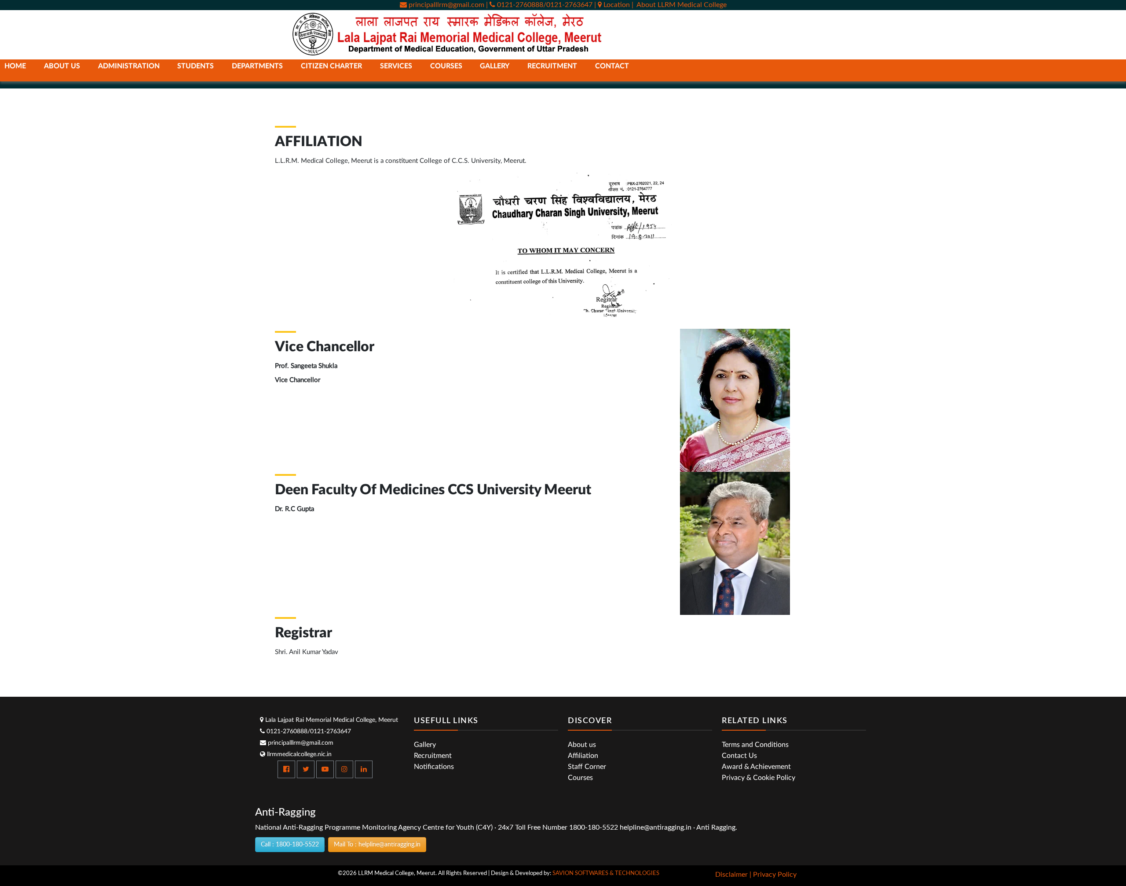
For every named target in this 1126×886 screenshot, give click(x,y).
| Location (613, 4)
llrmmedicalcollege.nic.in (298, 754)
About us (582, 744)
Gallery (425, 744)
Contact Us (739, 755)
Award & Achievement (756, 766)
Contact (612, 66)
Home (15, 66)
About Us (62, 66)
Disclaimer (731, 874)
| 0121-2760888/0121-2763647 (539, 4)
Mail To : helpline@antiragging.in (377, 845)
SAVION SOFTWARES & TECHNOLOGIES (605, 873)
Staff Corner (587, 766)
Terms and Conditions (755, 744)
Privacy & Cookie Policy (758, 777)
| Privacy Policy (773, 874)
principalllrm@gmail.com (445, 4)
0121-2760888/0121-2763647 (308, 731)
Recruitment (552, 66)
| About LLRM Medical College (679, 4)
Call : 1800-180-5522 (290, 845)
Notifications (434, 766)
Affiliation (583, 755)
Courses (580, 777)
